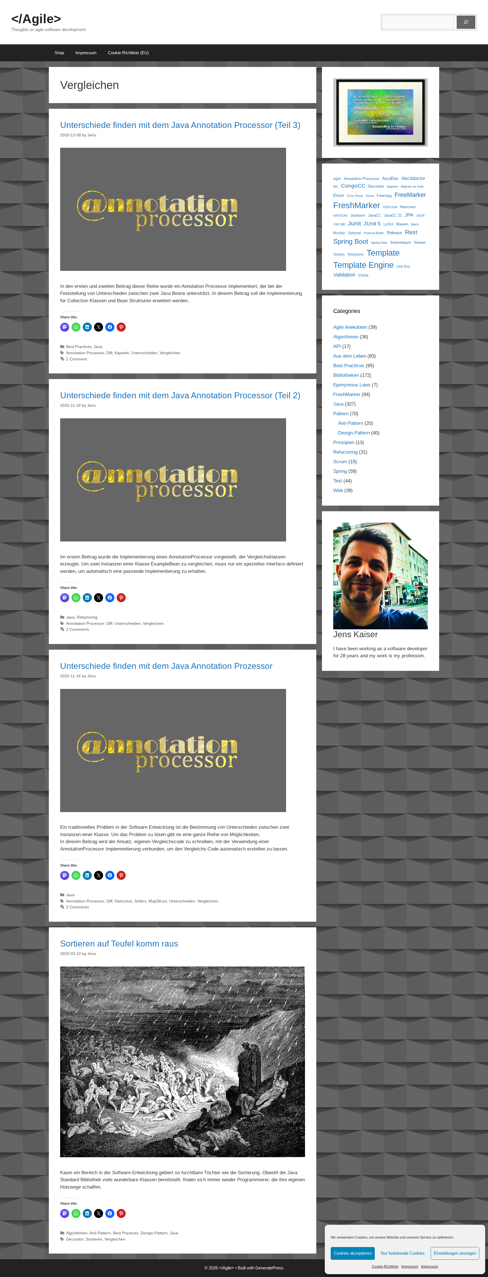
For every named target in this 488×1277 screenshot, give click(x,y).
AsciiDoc (390, 178)
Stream (420, 243)
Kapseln (122, 353)
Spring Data (379, 242)
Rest (411, 232)
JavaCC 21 (393, 215)
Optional (354, 233)
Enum (338, 195)
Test (337, 481)
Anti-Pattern (100, 1233)
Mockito (339, 233)
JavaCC (374, 215)
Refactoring (87, 617)
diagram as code (412, 186)
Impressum (409, 1267)
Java (98, 346)
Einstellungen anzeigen (455, 1253)
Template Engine (363, 264)
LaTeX (388, 224)
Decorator (75, 1239)
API (337, 346)
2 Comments (77, 629)
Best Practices (78, 346)
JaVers (140, 901)
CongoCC (353, 186)
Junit (354, 223)
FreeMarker (410, 194)
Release (394, 232)
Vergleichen (170, 353)
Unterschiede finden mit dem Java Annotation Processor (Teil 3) (180, 125)
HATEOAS (340, 215)
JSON (420, 215)
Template (383, 252)
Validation (344, 275)
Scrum (340, 461)
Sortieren (94, 1239)
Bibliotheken (346, 375)
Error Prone (355, 195)
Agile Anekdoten (350, 327)
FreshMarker (356, 205)
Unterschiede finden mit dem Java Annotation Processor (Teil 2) (180, 395)
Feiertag (384, 195)
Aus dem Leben (349, 356)
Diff (109, 353)
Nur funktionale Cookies (403, 1253)
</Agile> (36, 19)
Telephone (355, 254)
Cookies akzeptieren (353, 1253)
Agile (337, 178)
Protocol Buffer (374, 233)
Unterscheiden (144, 353)
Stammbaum (400, 243)
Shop (59, 52)
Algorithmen (77, 1233)
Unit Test (403, 266)
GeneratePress (269, 1267)
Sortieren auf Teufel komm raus (119, 943)
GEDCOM (390, 207)
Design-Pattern (154, 1233)
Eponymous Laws (352, 385)
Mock (415, 224)
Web (338, 490)
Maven (402, 224)
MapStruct (158, 901)
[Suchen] (466, 22)
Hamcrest (123, 901)
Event (370, 195)
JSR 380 (339, 224)
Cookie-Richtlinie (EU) (128, 52)
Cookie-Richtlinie (385, 1267)
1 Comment (76, 359)
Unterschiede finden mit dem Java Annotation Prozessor (166, 666)
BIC (335, 186)
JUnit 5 (372, 224)
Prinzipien (343, 442)
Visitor (363, 275)
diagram (392, 186)
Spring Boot (350, 241)
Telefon (339, 254)
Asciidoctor (413, 178)
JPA (409, 215)
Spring (340, 471)
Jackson (357, 215)
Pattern (340, 413)
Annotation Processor (85, 353)
